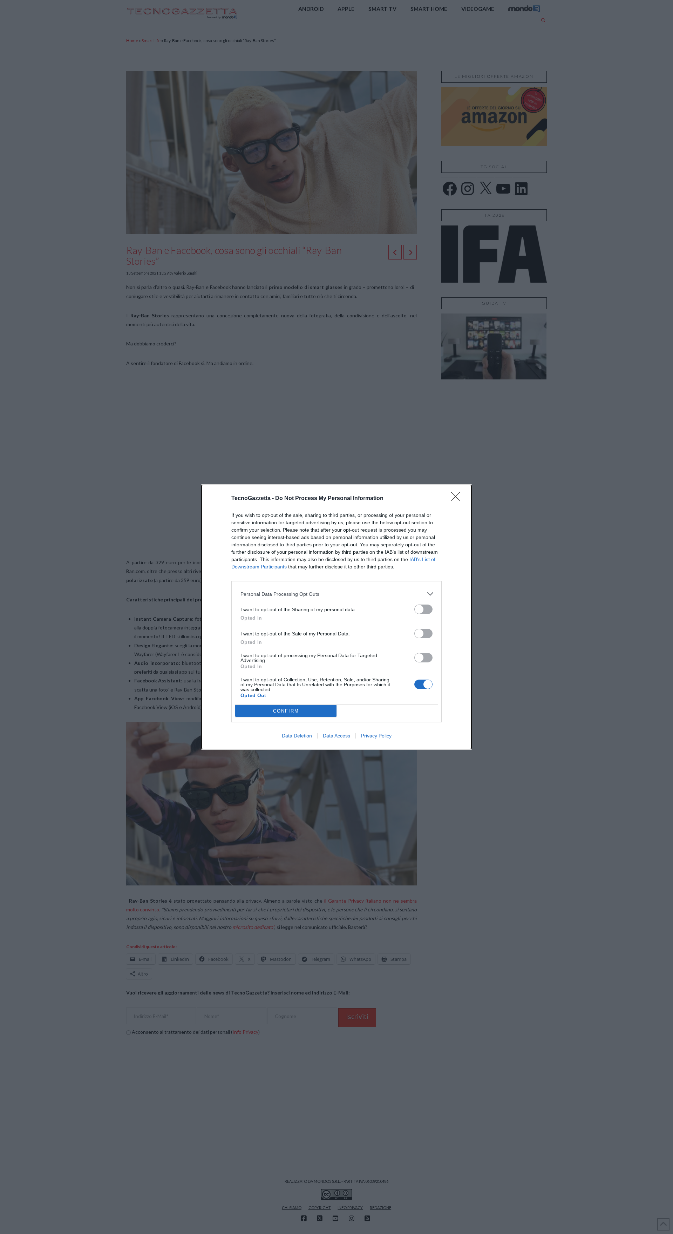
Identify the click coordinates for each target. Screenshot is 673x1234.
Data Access (336, 736)
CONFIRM (286, 711)
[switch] (423, 609)
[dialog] (336, 617)
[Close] (457, 498)
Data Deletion (297, 736)
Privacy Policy (376, 736)
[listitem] (336, 594)
